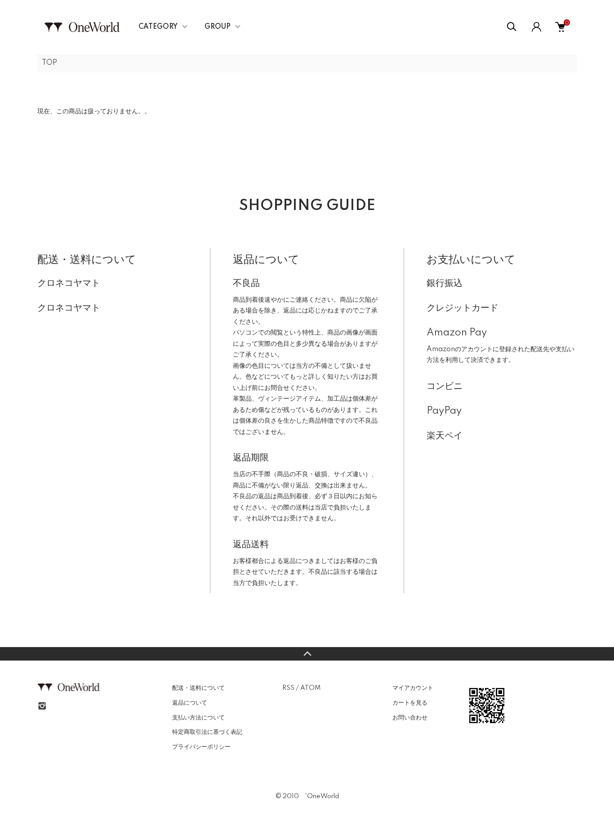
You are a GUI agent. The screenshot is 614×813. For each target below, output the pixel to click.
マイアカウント (412, 688)
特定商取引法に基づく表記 (207, 732)
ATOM (310, 688)
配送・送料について (198, 688)
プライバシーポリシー (201, 747)
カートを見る (409, 703)
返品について (189, 703)
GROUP (218, 27)
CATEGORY (158, 27)
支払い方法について (198, 718)
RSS (288, 688)
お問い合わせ (409, 718)
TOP (49, 63)
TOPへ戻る (307, 654)
